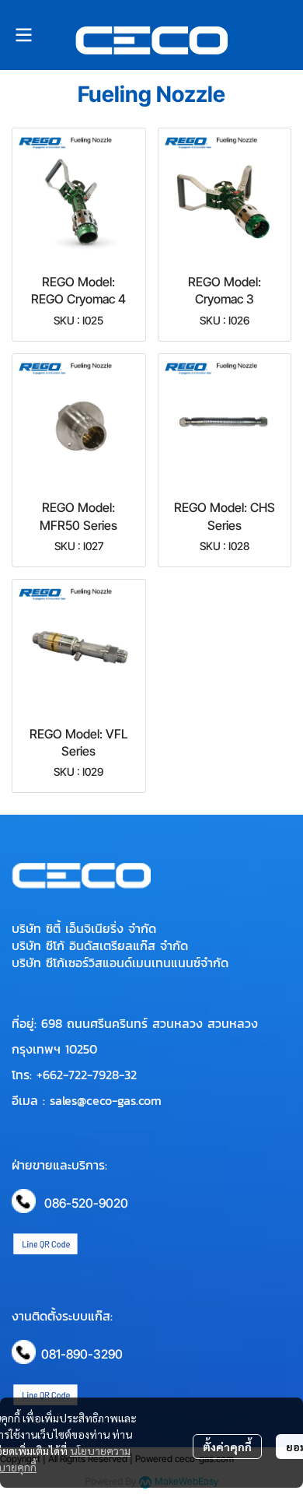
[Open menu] (23, 35)
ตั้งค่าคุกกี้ (227, 1447)
